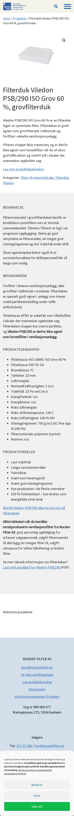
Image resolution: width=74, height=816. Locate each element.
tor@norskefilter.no (49, 746)
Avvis (37, 795)
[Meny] (67, 6)
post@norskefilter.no (37, 667)
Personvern (37, 689)
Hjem (6, 18)
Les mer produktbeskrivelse (23, 169)
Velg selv (37, 806)
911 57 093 (24, 746)
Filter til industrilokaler (37, 177)
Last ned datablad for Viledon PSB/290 (31, 567)
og (50, 682)
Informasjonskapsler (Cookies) (37, 696)
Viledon (8, 183)
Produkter (19, 18)
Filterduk (62, 177)
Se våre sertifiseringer (37, 674)
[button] (56, 6)
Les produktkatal (35, 682)
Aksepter (37, 785)
